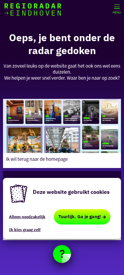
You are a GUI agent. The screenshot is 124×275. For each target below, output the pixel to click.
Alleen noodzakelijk (27, 216)
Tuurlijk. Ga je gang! (79, 216)
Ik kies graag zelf (25, 229)
